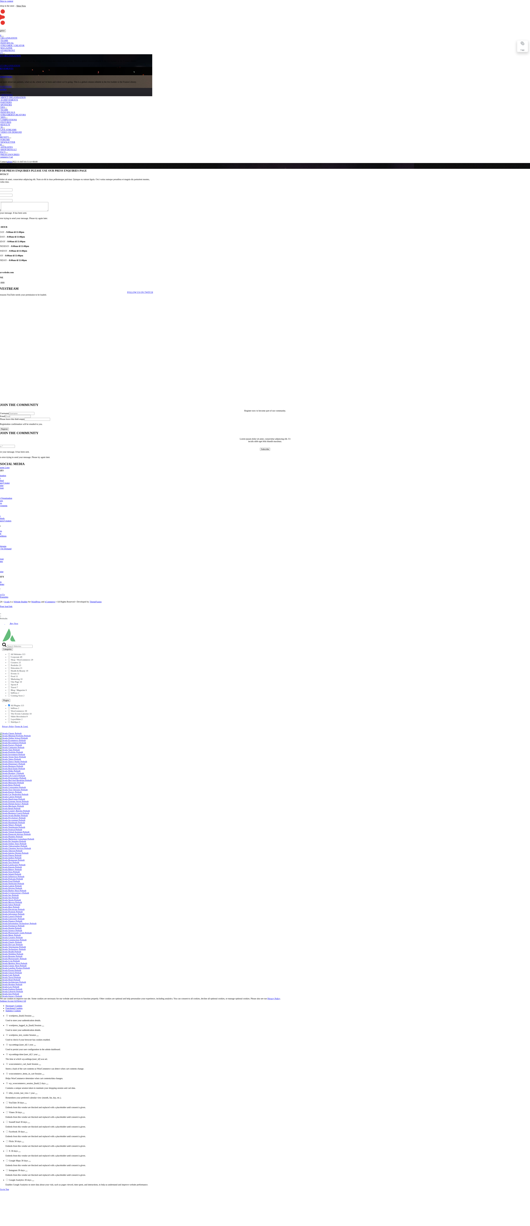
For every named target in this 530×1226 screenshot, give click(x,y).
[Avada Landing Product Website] (15, 968)
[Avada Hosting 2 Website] (12, 773)
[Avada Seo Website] (9, 895)
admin (9, 162)
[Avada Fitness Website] (10, 855)
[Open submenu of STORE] (3, 145)
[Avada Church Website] (11, 973)
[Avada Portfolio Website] (11, 752)
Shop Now (21, 6)
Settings (3, 1001)
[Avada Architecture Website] (13, 982)
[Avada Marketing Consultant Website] (17, 839)
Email (2, 416)
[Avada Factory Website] (11, 745)
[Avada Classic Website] (11, 733)
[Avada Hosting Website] (11, 984)
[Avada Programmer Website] (13, 778)
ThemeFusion (96, 602)
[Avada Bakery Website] (11, 869)
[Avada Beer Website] (9, 907)
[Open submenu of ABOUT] (4, 53)
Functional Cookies (14, 1008)
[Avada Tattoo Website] (10, 759)
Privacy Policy (8, 726)
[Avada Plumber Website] (11, 837)
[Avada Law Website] (9, 987)
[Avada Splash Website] (10, 874)
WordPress (36, 602)
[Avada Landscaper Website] (12, 865)
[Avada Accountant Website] (12, 820)
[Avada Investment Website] (12, 754)
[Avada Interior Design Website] (14, 853)
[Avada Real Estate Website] (12, 768)
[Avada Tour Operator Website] (14, 790)
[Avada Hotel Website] (10, 980)
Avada (7, 602)
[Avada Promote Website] (11, 912)
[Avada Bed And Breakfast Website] (16, 780)
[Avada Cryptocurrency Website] (14, 893)
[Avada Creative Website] (11, 937)
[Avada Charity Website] (11, 942)
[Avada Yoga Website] (10, 872)
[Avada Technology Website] (13, 949)
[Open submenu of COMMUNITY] (10, 137)
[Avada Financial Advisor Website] (15, 834)
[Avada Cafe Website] (9, 975)
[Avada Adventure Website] (12, 914)
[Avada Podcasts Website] (11, 879)
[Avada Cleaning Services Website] (15, 848)
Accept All (12, 1001)
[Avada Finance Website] (11, 921)
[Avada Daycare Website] (11, 944)
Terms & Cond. (21, 726)
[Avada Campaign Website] (12, 747)
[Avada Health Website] (10, 951)
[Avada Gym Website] (10, 961)
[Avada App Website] (9, 994)
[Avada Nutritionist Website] (12, 827)
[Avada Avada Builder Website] (14, 815)
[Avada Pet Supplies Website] (13, 841)
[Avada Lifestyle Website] (11, 991)
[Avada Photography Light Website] (16, 933)
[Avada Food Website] (10, 881)
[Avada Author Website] (10, 858)
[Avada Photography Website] (13, 959)
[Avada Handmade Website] (12, 822)
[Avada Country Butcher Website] (15, 811)
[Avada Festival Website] (11, 829)
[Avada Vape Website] (10, 750)
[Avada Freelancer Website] (12, 926)
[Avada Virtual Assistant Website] (14, 832)
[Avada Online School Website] (14, 738)
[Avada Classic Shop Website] (13, 966)
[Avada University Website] (12, 919)
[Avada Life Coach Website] (12, 775)
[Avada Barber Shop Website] (13, 890)
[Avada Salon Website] (10, 905)
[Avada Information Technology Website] (18, 923)
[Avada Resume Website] (11, 956)
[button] (522, 46)
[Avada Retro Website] (10, 785)
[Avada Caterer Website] (11, 797)
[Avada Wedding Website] (11, 954)
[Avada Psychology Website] (13, 818)
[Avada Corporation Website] (13, 787)
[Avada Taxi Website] (9, 862)
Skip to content (6, 1)
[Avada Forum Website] (10, 970)
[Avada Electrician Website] (12, 909)
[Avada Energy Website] (11, 792)
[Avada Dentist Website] (11, 928)
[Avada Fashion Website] (11, 989)
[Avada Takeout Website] (11, 851)
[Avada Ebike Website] (10, 771)
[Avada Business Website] (11, 766)
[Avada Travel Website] (10, 977)
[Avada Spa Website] (9, 898)
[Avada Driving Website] (11, 888)
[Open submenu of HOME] (3, 36)
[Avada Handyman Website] (12, 799)
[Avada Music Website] (10, 935)
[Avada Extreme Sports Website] (14, 801)
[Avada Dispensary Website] (12, 764)
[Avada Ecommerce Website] (13, 740)
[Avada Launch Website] (11, 916)
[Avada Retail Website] (10, 808)
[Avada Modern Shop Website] (13, 963)
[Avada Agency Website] (11, 996)
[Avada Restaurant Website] (12, 860)
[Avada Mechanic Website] (12, 806)
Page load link (6, 606)
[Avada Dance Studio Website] (13, 761)
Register (4, 429)
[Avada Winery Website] (11, 825)
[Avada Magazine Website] (12, 783)
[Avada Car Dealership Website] (14, 794)
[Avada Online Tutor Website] (13, 844)
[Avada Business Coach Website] (14, 813)
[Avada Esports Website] (11, 867)
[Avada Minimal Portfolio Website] (15, 736)
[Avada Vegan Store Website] (13, 757)
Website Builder (21, 602)
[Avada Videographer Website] (13, 846)
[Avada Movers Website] (11, 902)
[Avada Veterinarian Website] (13, 947)
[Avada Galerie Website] (11, 886)
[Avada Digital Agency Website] (14, 804)
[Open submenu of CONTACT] (7, 152)
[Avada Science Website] (11, 930)
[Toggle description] (33, 1016)
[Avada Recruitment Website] (13, 743)
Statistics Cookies (13, 1011)
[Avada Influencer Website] (12, 876)
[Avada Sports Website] (10, 900)
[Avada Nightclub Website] (12, 883)
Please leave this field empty (12, 419)
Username (4, 413)
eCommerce (50, 602)
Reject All (21, 1001)
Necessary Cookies (14, 1006)
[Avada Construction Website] (13, 940)
